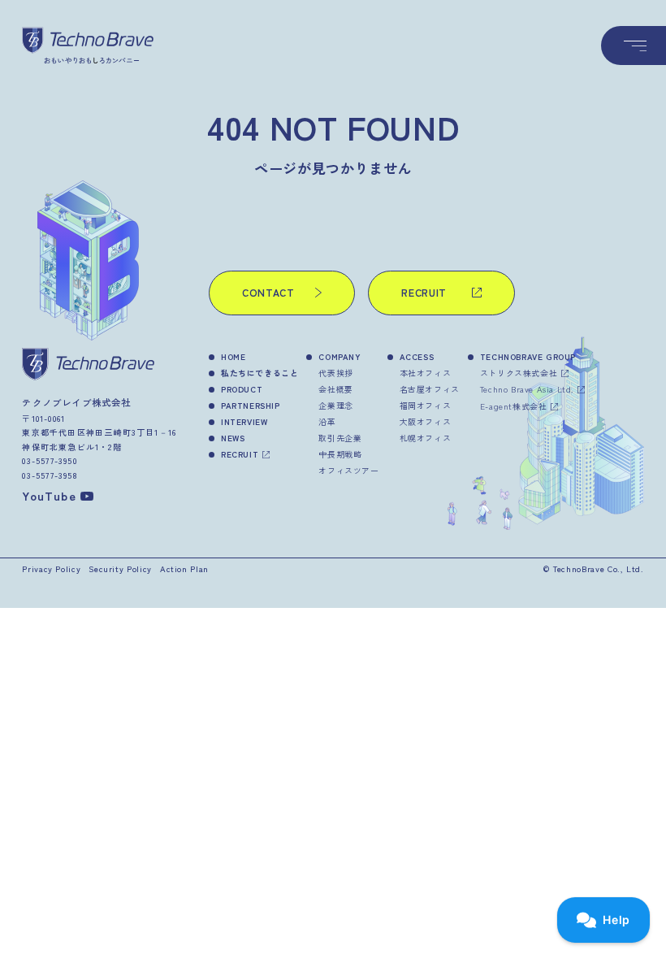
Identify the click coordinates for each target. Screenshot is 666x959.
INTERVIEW (244, 421)
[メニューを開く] (633, 45)
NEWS (232, 438)
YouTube (49, 495)
